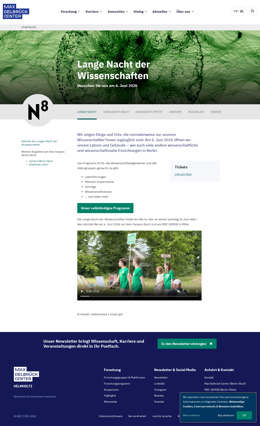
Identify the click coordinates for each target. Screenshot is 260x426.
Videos (216, 112)
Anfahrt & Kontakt (219, 370)
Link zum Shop (183, 174)
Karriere (92, 12)
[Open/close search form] (252, 11)
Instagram (160, 389)
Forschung (69, 12)
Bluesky (159, 395)
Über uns (183, 12)
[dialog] (218, 407)
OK (244, 415)
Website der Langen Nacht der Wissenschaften (39, 143)
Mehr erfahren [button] (191, 415)
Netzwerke (110, 401)
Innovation (116, 12)
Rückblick (196, 112)
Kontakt (209, 377)
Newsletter (161, 377)
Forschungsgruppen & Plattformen (124, 377)
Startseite (29, 27)
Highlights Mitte (149, 112)
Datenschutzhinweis (110, 416)
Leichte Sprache (162, 416)
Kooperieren (111, 389)
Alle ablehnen (226, 415)
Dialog (138, 12)
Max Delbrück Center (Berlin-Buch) (225, 383)
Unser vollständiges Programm (105, 208)
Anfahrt (175, 112)
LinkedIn (159, 383)
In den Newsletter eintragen (183, 344)
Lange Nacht (87, 112)
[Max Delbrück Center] (16, 18)
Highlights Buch (116, 112)
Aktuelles (159, 12)
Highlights (110, 395)
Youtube (159, 401)
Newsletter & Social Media (175, 370)
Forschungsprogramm (117, 383)
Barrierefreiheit (137, 416)
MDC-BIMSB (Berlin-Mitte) (220, 389)
